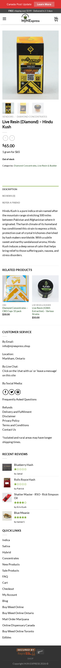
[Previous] (7, 65)
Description (9, 189)
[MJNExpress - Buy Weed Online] (30, 18)
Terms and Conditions (15, 425)
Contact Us (9, 429)
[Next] (53, 65)
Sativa (6, 546)
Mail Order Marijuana (15, 619)
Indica (6, 540)
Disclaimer (9, 416)
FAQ (5, 576)
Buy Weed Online (13, 607)
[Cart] (56, 18)
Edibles (6, 637)
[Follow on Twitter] (11, 392)
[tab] (30, 189)
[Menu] (4, 19)
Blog (5, 601)
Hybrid (6, 552)
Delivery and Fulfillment (17, 411)
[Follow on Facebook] (5, 392)
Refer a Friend (11, 202)
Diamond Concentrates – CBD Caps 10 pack (15, 309)
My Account (9, 594)
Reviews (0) (8, 195)
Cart (5, 582)
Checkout (8, 588)
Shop (30, 658)
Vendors (7, 116)
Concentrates (10, 558)
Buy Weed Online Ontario (18, 613)
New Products (11, 564)
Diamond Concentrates (32, 116)
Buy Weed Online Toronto (18, 631)
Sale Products (10, 570)
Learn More (44, 4)
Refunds (7, 407)
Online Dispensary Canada (18, 625)
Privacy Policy (10, 420)
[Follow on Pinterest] (18, 392)
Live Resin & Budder (47, 165)
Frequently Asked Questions (19, 399)
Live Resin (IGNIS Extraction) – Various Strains (43, 310)
